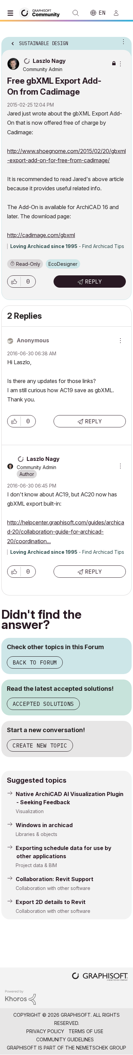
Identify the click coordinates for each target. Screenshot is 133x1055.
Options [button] (122, 41)
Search (76, 13)
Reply (93, 281)
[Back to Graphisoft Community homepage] (41, 12)
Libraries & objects (36, 834)
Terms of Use (86, 1031)
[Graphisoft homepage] (100, 977)
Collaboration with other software (53, 888)
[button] (14, 281)
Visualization (30, 811)
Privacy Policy (45, 1031)
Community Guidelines (65, 1039)
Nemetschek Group (101, 1048)
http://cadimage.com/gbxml (41, 235)
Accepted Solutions (43, 703)
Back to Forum (35, 662)
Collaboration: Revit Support (54, 879)
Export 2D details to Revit (51, 902)
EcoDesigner (62, 264)
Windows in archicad (44, 825)
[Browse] (12, 13)
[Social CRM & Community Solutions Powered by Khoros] (20, 997)
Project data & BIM (36, 865)
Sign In (119, 13)
